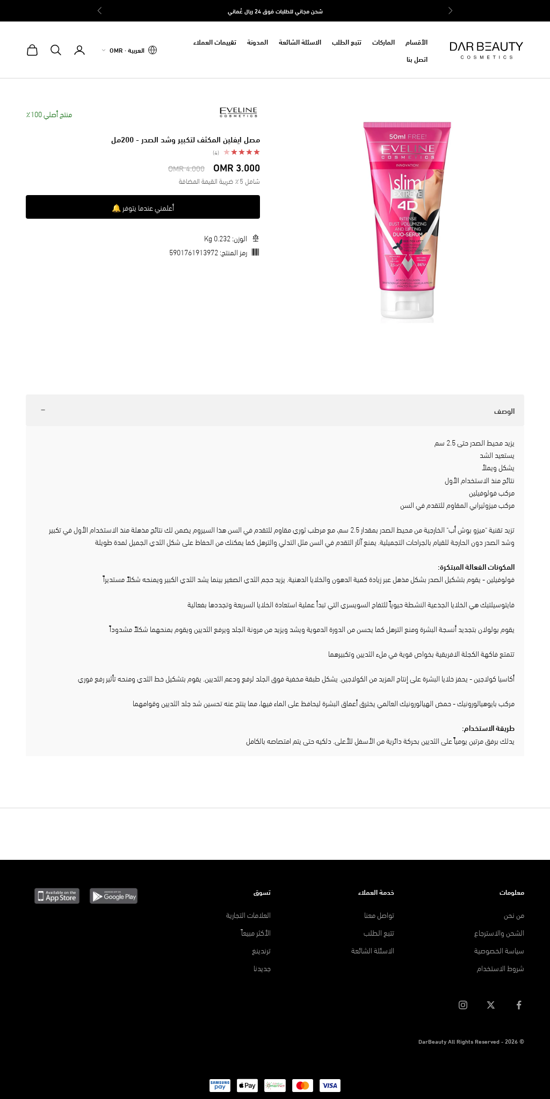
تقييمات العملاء (214, 41)
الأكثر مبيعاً (256, 932)
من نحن (514, 914)
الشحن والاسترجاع (499, 932)
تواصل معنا (379, 914)
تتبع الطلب (346, 41)
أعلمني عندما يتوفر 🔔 (143, 207)
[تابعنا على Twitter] (491, 1005)
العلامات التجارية (248, 914)
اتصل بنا (417, 58)
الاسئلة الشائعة (300, 41)
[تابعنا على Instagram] (463, 1005)
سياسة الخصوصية (499, 950)
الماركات (383, 41)
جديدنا (262, 967)
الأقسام (417, 41)
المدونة (257, 41)
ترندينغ (261, 950)
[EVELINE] (238, 112)
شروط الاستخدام (500, 967)
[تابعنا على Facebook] (518, 1005)
